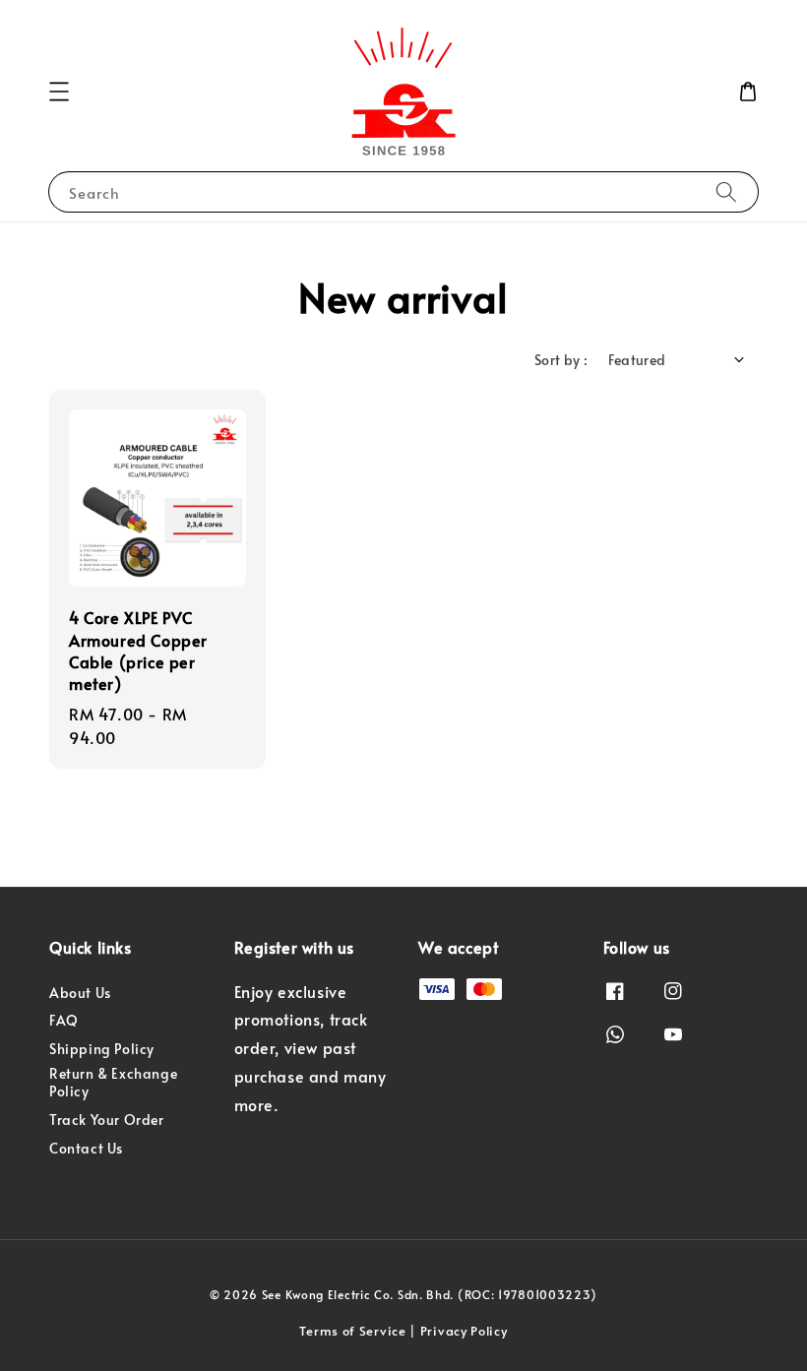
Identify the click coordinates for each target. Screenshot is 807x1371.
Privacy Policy (464, 1331)
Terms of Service (352, 1331)
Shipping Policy (102, 1048)
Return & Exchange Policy (113, 1082)
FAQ (64, 1020)
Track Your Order (106, 1119)
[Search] (726, 191)
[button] (59, 91)
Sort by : (561, 359)
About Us (80, 993)
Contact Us (86, 1148)
